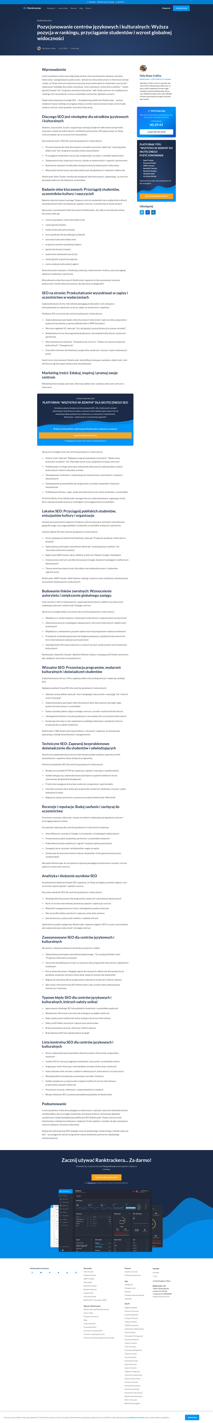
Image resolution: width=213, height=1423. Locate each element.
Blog (81, 8)
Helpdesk (128, 1299)
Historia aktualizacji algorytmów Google (99, 1338)
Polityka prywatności (133, 1275)
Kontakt (156, 1272)
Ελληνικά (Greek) (131, 1361)
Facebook (32, 1272)
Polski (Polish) (130, 1332)
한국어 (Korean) (131, 1400)
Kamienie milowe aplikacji (134, 1295)
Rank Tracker (89, 1272)
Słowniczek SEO (90, 1323)
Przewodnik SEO (90, 1327)
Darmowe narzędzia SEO (93, 1331)
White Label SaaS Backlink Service (96, 1309)
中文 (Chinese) (130, 1347)
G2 (76, 1272)
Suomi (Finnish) (130, 1368)
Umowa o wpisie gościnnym (94, 1334)
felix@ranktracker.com (161, 1296)
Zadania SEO (89, 1293)
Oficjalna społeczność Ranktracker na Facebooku (49, 1272)
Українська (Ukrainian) (133, 1396)
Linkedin (67, 1272)
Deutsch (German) (132, 1311)
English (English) (131, 1307)
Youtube (41, 1272)
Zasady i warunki (131, 1272)
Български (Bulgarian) (133, 1350)
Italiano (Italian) (131, 1322)
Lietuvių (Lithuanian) (132, 1378)
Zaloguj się (166, 8)
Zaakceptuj (192, 1417)
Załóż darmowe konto (85, 435)
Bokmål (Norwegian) (132, 1403)
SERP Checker (89, 1279)
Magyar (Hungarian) (132, 1371)
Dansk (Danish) (130, 1357)
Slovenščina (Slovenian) (134, 1393)
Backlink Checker (90, 1286)
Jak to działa (63, 8)
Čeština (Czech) (131, 1354)
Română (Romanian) (132, 1386)
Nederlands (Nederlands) (134, 1329)
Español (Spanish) (131, 1315)
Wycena (73, 8)
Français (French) (131, 1318)
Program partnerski (91, 1316)
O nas (155, 1276)
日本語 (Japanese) (131, 1325)
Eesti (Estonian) (131, 1364)
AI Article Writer (90, 1296)
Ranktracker (32, 8)
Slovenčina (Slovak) (132, 1389)
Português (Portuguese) (134, 1336)
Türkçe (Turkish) (131, 1343)
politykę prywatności (136, 1417)
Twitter (58, 1272)
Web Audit (88, 1282)
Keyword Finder (90, 1275)
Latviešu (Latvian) (131, 1382)
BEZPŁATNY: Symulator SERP (95, 1300)
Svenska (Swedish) (132, 1339)
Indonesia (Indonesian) (133, 1375)
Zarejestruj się (181, 8)
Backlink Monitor (90, 1289)
